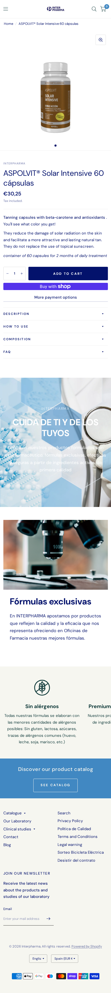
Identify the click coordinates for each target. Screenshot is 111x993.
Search (64, 813)
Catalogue (12, 813)
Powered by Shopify (87, 946)
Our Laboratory (17, 821)
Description (16, 314)
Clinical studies (17, 829)
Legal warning (70, 844)
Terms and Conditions (78, 836)
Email (7, 909)
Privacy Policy (70, 820)
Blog (7, 844)
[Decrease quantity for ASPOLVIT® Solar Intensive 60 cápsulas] (7, 273)
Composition (17, 339)
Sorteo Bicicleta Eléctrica (81, 852)
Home (8, 23)
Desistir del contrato (76, 860)
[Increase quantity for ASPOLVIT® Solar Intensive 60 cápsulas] (22, 273)
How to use (16, 326)
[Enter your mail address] (48, 919)
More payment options (55, 297)
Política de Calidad (74, 828)
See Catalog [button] (55, 785)
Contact (10, 836)
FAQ (7, 352)
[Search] (94, 9)
